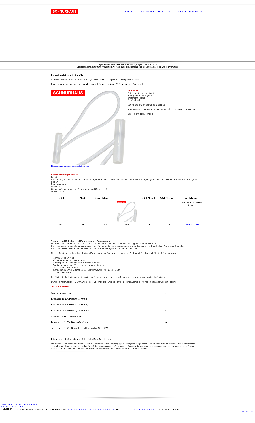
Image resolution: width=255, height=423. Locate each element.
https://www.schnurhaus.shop (138, 409)
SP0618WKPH (192, 224)
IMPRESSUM (247, 411)
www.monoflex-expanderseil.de (20, 404)
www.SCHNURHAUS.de (13, 407)
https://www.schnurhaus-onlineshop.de (91, 409)
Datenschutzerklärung (188, 11)
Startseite (130, 11)
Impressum (164, 11)
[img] (64, 11)
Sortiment (146, 11)
